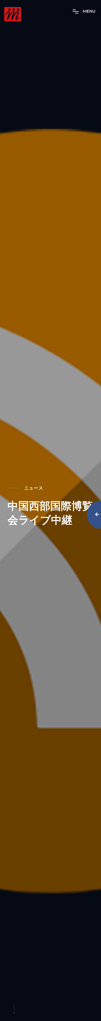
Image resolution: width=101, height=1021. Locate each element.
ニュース (33, 488)
